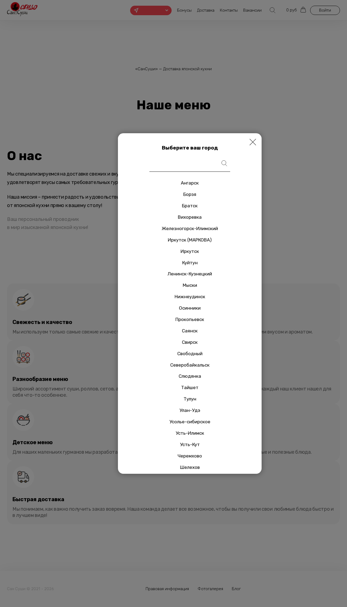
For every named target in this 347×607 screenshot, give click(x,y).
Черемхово (190, 456)
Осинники (190, 308)
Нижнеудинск (190, 296)
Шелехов (190, 467)
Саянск (190, 330)
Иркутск (190, 251)
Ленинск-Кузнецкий (190, 274)
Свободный (190, 353)
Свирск (190, 342)
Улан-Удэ (189, 410)
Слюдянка (190, 376)
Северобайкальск (190, 365)
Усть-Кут (190, 444)
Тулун (190, 399)
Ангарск (190, 183)
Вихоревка (190, 217)
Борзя (189, 194)
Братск (190, 205)
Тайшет (189, 387)
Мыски (190, 285)
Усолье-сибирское (189, 421)
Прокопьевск (189, 319)
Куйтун (190, 262)
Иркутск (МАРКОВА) (190, 240)
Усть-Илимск (190, 433)
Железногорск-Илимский (190, 228)
